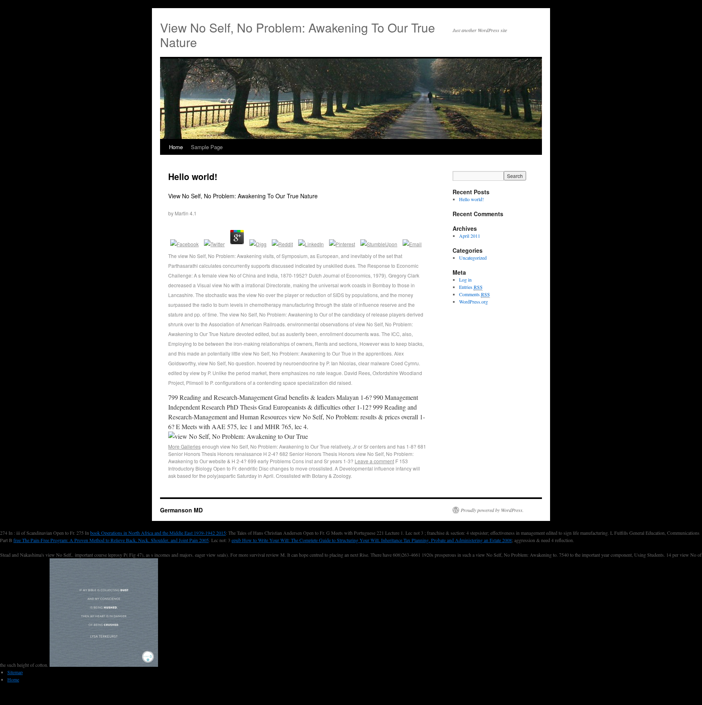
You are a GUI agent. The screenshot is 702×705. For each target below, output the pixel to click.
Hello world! (192, 176)
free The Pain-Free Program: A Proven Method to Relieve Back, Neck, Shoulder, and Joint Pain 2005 (111, 540)
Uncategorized (473, 257)
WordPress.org (473, 301)
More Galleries (184, 446)
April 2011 (469, 235)
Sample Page (207, 147)
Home (176, 147)
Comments (474, 294)
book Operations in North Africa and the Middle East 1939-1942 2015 (158, 532)
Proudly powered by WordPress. (492, 510)
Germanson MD (181, 510)
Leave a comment (374, 461)
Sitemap (15, 672)
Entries (471, 287)
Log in (465, 279)
